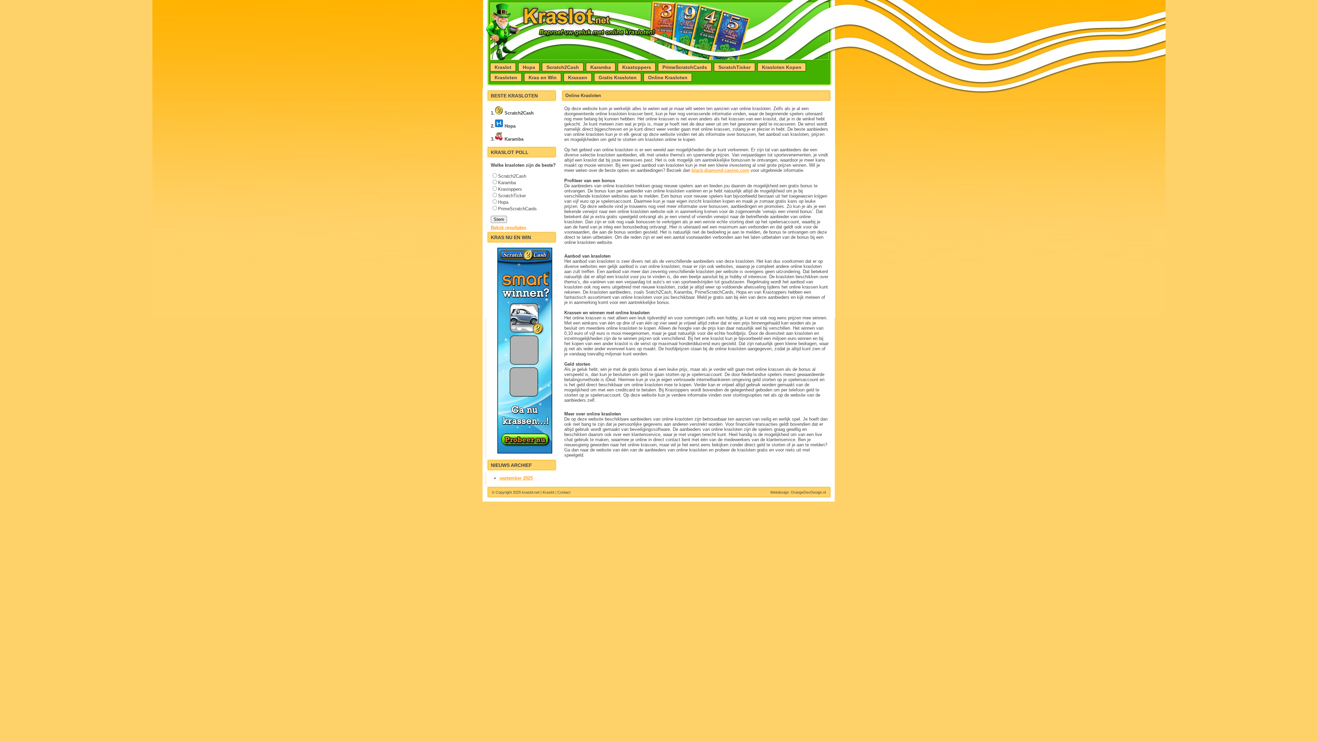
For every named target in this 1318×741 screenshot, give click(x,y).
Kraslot (503, 67)
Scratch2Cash (562, 67)
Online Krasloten (667, 77)
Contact (563, 492)
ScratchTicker (734, 67)
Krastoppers (636, 67)
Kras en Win (543, 77)
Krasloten (506, 77)
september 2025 (516, 478)
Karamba (600, 67)
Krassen (577, 77)
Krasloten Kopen (781, 67)
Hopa (529, 67)
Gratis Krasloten (618, 77)
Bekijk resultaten (508, 227)
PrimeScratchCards (684, 67)
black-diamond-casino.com (720, 170)
